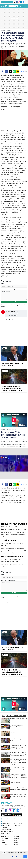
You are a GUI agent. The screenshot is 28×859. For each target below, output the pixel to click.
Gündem (9, 30)
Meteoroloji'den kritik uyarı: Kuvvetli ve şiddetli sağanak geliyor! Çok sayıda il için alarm (12, 388)
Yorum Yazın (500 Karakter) (8, 289)
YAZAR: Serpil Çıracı (19, 481)
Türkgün (3, 30)
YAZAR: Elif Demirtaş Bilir (19, 68)
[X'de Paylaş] (10, 71)
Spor (2, 840)
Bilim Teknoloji (5, 836)
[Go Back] (25, 856)
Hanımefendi (4, 845)
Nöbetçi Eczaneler (7, 819)
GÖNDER (14, 301)
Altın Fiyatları (17, 825)
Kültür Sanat (4, 838)
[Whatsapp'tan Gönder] (14, 71)
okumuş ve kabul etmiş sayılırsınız (13, 305)
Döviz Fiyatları (18, 821)
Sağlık (16, 840)
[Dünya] (14, 353)
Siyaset (3, 842)
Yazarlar (4, 827)
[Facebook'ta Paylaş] (6, 71)
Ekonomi (16, 819)
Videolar (9, 429)
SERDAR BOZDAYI (10, 311)
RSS (4, 852)
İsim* (2, 283)
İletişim (16, 845)
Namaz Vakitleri (6, 823)
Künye (16, 842)
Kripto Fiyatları (18, 823)
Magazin (16, 838)
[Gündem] (14, 376)
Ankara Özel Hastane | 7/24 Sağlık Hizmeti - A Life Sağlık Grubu (7, 831)
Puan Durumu (6, 825)
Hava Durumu (6, 821)
